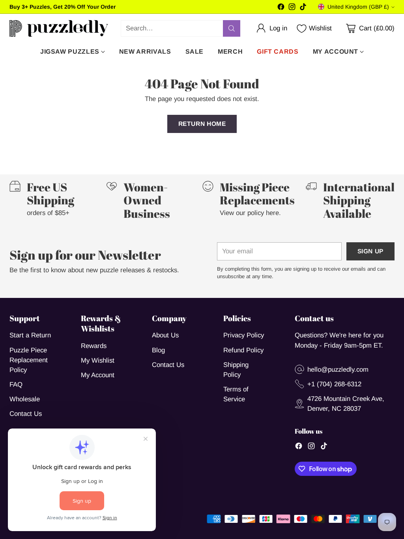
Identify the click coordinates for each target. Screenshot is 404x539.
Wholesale (24, 399)
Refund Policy (243, 350)
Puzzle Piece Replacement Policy (28, 360)
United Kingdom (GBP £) (358, 7)
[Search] (231, 28)
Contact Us (25, 413)
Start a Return (30, 335)
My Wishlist (97, 360)
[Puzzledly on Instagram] (292, 8)
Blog (158, 350)
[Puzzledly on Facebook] (281, 8)
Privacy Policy (243, 335)
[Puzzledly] (58, 28)
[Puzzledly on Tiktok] (303, 8)
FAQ (15, 384)
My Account (97, 375)
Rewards (94, 346)
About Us (165, 335)
